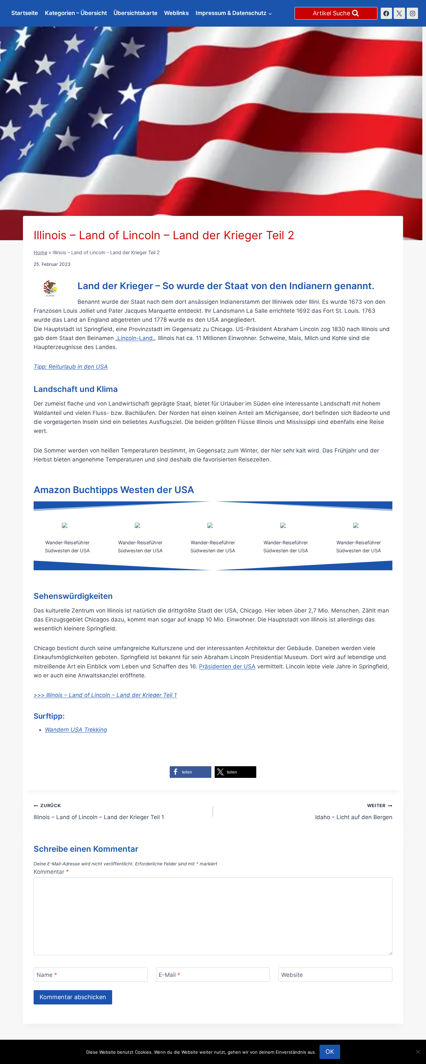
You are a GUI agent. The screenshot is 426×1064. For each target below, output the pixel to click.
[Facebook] (386, 13)
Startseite (24, 13)
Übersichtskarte (135, 13)
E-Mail (169, 975)
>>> (105, 695)
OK (329, 1051)
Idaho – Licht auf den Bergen (353, 811)
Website (292, 975)
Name (47, 975)
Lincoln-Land (135, 338)
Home (40, 252)
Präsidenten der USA (227, 666)
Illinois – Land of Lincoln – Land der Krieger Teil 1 (99, 811)
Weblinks (176, 13)
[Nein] (417, 1051)
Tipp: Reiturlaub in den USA (71, 366)
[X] (399, 13)
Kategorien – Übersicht (76, 13)
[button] (190, 772)
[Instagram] (412, 13)
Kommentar (51, 871)
